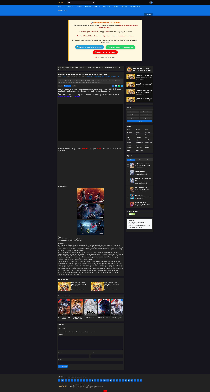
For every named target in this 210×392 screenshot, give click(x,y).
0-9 (62, 380)
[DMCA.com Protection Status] (131, 214)
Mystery (129, 142)
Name (60, 353)
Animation (129, 132)
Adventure (147, 129)
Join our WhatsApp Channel (124, 47)
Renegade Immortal (140, 171)
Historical (138, 137)
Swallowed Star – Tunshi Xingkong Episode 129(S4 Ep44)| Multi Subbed (111, 284)
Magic (137, 140)
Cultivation (147, 132)
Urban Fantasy (139, 150)
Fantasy (147, 134)
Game (128, 137)
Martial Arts (148, 140)
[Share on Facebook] (113, 86)
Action (128, 129)
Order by (145, 118)
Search (140, 121)
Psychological (139, 142)
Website (60, 359)
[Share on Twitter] (116, 86)
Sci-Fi (146, 145)
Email (92, 353)
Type (132, 118)
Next (74, 85)
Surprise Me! (149, 14)
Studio (132, 115)
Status (146, 115)
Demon (128, 134)
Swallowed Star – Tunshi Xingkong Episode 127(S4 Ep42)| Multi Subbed (78, 284)
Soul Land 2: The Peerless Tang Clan (143, 179)
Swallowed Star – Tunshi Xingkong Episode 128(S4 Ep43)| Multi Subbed (103, 76)
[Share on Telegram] (122, 86)
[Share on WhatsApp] (119, 86)
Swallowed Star (139, 195)
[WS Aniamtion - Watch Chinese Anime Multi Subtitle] (60, 3)
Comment (61, 334)
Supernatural (139, 147)
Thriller (128, 150)
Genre (132, 111)
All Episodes (67, 85)
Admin (64, 76)
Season (145, 111)
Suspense (147, 147)
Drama (137, 134)
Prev (60, 85)
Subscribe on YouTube (109, 52)
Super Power (130, 147)
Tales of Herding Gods (141, 187)
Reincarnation (148, 142)
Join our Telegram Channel (93, 47)
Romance (129, 145)
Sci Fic (137, 145)
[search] (94, 2)
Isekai (128, 140)
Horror (147, 137)
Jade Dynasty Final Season (142, 164)
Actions (138, 129)
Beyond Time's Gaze (140, 202)
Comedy (138, 132)
